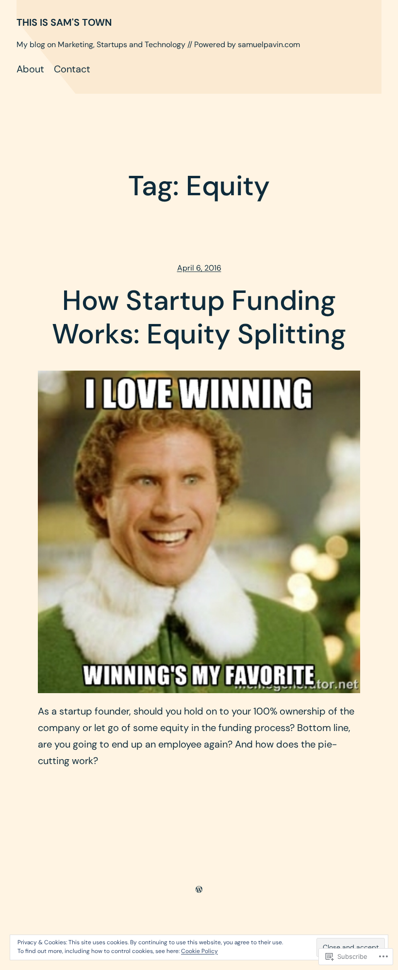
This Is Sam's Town (64, 22)
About (30, 69)
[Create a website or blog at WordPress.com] (199, 889)
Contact (72, 69)
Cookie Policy (199, 951)
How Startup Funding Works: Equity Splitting (199, 317)
